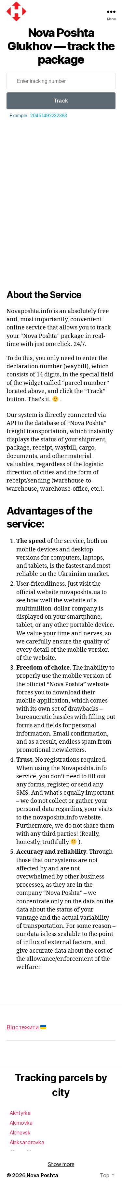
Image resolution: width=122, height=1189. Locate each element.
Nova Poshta (42, 1175)
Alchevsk (20, 1132)
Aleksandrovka (27, 1142)
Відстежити (23, 1027)
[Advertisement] (61, 184)
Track (61, 100)
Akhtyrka (20, 1113)
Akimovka (21, 1122)
